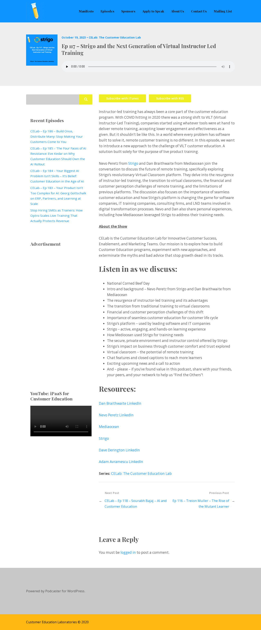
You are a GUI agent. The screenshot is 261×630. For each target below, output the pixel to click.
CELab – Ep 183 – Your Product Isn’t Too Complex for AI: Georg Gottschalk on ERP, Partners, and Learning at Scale (58, 196)
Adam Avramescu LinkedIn (121, 461)
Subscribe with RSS (170, 98)
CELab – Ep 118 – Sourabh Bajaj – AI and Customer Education (136, 503)
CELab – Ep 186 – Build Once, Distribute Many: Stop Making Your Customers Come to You (56, 136)
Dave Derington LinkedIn (119, 450)
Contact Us (199, 11)
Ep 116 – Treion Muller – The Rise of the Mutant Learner (201, 503)
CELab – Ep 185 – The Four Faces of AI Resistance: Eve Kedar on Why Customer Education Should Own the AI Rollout (58, 156)
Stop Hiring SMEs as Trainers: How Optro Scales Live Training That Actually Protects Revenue (56, 215)
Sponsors (128, 11)
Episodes (107, 11)
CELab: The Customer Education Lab (115, 37)
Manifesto (86, 11)
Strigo (133, 163)
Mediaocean (109, 426)
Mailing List (223, 11)
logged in (128, 552)
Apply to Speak (153, 11)
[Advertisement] (59, 312)
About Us (177, 11)
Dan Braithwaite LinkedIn (120, 403)
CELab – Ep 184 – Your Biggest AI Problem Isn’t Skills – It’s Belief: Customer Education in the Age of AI (57, 176)
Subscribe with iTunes (122, 98)
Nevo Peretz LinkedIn (116, 415)
